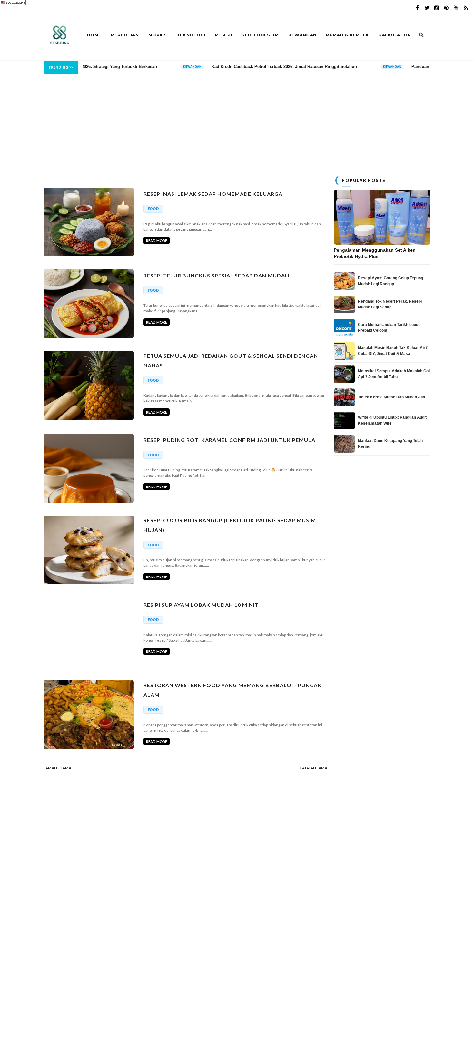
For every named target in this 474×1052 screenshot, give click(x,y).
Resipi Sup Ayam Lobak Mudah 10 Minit (201, 605)
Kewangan (302, 34)
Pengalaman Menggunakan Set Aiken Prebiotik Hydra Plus (375, 253)
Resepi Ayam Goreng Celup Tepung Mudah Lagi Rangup (390, 281)
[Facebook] (417, 8)
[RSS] (465, 8)
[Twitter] (427, 8)
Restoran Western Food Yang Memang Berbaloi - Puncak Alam (232, 690)
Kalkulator (394, 34)
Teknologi (191, 34)
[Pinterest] (446, 8)
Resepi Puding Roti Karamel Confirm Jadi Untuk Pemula (229, 440)
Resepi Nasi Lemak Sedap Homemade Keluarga (212, 194)
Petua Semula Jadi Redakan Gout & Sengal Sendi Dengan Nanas (230, 360)
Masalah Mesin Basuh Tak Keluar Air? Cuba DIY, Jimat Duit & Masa (393, 351)
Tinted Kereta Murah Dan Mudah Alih (391, 397)
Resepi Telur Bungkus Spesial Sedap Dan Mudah (216, 275)
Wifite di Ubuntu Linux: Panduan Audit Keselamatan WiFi (392, 420)
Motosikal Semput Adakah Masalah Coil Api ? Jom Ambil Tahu (394, 374)
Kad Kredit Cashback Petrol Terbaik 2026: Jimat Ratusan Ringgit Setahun (222, 66)
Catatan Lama (313, 768)
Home (94, 34)
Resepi (223, 34)
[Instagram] (436, 8)
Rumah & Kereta (347, 34)
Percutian (125, 34)
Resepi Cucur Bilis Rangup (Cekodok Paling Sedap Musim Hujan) (229, 525)
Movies (157, 34)
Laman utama (57, 768)
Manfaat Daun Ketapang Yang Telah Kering (390, 443)
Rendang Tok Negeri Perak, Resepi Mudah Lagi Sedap (390, 304)
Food (153, 208)
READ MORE (156, 240)
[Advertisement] (237, 122)
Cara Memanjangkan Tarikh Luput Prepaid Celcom (389, 327)
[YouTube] (456, 8)
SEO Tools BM (260, 34)
